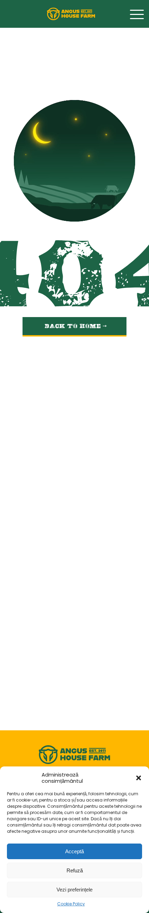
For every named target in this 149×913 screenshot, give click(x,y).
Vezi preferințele (74, 890)
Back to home (74, 324)
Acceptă (74, 851)
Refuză (75, 870)
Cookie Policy (71, 904)
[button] (138, 777)
